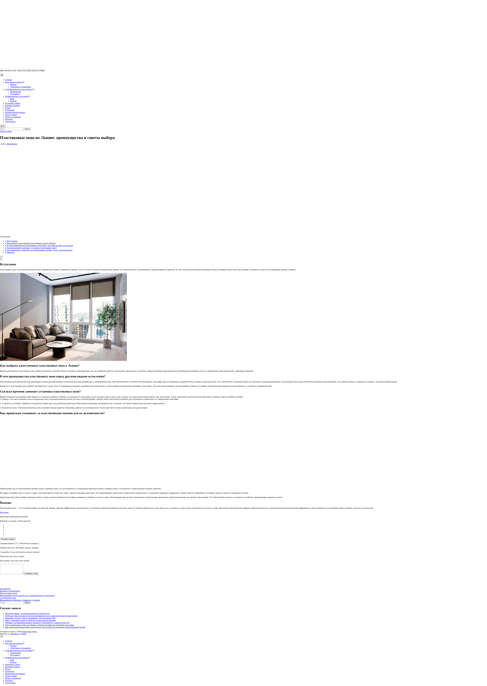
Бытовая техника (12, 105)
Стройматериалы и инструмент (19, 89)
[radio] (246, 525)
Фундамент (15, 94)
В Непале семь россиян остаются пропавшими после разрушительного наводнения (41, 616)
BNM (23, 634)
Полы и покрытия (13, 117)
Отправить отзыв (31, 574)
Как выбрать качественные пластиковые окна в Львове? (30, 243)
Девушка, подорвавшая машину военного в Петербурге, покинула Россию (37, 623)
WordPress (15, 634)
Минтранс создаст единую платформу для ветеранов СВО (30, 618)
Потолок (9, 119)
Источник (4, 512)
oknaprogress (11, 144)
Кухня (7, 108)
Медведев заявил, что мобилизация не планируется (27, 613)
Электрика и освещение (20, 87)
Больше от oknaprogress (10, 591)
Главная (8, 80)
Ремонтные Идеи (29, 631)
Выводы (9, 252)
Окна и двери (11, 115)
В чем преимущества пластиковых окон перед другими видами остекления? (39, 245)
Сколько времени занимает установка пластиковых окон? (31, 248)
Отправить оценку (8, 539)
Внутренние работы (14, 82)
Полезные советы (12, 103)
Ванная (13, 84)
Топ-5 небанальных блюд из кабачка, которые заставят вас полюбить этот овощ (39, 625)
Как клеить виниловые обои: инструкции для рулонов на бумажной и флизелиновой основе (45, 627)
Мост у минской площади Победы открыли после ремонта (30, 620)
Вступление (11, 241)
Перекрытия (15, 92)
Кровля (13, 101)
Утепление (9, 110)
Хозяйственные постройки (17, 96)
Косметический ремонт (15, 112)
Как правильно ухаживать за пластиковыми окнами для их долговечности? (39, 250)
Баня (12, 99)
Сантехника (10, 121)
